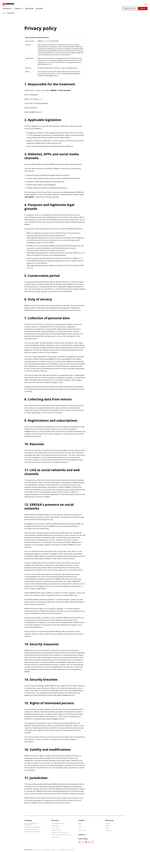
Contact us (81, 835)
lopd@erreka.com (30, 431)
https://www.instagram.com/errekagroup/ (49, 182)
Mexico (80, 825)
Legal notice (54, 849)
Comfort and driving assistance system (61, 834)
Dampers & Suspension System (59, 832)
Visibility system (55, 825)
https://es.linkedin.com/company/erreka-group (50, 188)
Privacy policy (37, 849)
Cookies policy (46, 849)
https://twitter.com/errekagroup (44, 185)
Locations (39, 8)
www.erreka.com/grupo (73, 164)
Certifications (108, 830)
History (107, 828)
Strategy (107, 823)
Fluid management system (58, 823)
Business (107, 825)
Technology (6, 8)
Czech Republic (82, 830)
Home (3, 13)
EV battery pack (55, 837)
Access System (55, 828)
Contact (142, 8)
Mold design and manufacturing (32, 831)
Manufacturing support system (32, 827)
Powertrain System (56, 830)
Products (18, 8)
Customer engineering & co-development (31, 824)
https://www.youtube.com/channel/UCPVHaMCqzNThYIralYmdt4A (57, 178)
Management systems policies (66, 849)
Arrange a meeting (130, 8)
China (79, 828)
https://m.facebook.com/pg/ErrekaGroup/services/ (52, 175)
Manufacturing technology (31, 829)
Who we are (29, 8)
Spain (79, 823)
